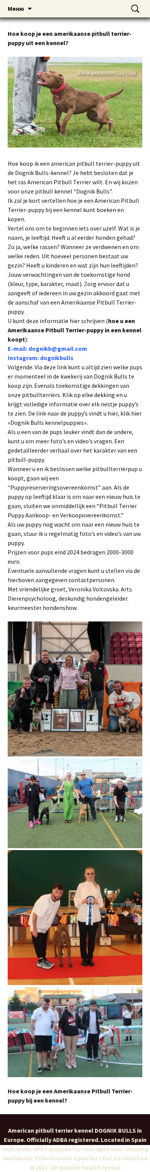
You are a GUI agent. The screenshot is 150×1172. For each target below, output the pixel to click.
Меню (16, 8)
